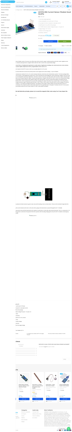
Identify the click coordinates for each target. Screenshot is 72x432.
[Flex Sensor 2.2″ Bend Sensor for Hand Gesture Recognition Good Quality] (37, 378)
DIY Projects (23, 413)
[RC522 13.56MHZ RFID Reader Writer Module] (65, 378)
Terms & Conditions (36, 415)
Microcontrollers (24, 419)
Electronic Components (36, 389)
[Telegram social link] (70, 45)
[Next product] (70, 10)
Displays (22, 421)
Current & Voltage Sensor (17, 9)
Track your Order (35, 411)
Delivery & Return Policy (36, 413)
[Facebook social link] (65, 45)
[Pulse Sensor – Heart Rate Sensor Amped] (51, 378)
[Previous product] (67, 10)
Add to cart (50, 41)
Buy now (64, 41)
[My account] (57, 6)
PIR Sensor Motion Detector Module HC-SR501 (56, 333)
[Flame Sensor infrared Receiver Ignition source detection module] (24, 378)
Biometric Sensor (52, 387)
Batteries (23, 417)
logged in (46, 346)
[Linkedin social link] (69, 45)
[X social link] (66, 45)
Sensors (20, 388)
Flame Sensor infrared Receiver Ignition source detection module (24, 385)
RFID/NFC (65, 387)
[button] (24, 399)
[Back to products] (69, 10)
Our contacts (34, 417)
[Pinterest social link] (68, 45)
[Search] (46, 2)
